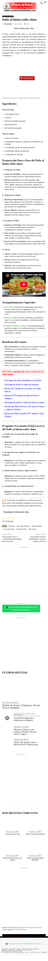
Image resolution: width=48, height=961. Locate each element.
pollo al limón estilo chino (23, 526)
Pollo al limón (8, 16)
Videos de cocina (32, 529)
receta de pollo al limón (8, 529)
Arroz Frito (9, 307)
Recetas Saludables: (10, 702)
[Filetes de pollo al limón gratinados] (35, 847)
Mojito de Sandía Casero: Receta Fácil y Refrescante (26, 743)
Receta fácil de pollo (21, 529)
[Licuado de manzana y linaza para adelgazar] (7, 718)
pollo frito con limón (37, 526)
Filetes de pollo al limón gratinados (35, 859)
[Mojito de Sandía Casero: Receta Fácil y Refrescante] (7, 743)
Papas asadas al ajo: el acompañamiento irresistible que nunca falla (12, 539)
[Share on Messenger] (43, 958)
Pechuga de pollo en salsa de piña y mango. (25, 402)
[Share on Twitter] (14, 958)
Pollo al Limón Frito (13, 834)
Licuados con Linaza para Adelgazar (24, 714)
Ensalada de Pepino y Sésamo (16, 326)
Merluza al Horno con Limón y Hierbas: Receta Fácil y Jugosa (25, 731)
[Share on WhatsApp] (33, 958)
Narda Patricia (8, 24)
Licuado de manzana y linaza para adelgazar (24, 719)
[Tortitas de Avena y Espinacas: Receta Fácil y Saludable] (21, 687)
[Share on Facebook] (5, 958)
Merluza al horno (21, 726)
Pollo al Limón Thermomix (35, 834)
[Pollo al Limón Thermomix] (35, 823)
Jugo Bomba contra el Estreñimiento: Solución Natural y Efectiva (37, 539)
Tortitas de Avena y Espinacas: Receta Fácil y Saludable (21, 706)
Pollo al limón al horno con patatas (12, 859)
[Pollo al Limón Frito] (12, 823)
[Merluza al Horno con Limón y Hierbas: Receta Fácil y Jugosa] (7, 731)
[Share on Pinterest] (24, 958)
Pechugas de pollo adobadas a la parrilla (23, 380)
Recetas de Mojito (21, 739)
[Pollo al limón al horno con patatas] (12, 847)
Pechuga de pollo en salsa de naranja (22, 385)
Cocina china (11, 526)
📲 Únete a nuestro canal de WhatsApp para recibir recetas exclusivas (21, 608)
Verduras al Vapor (11, 318)
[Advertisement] (24, 572)
